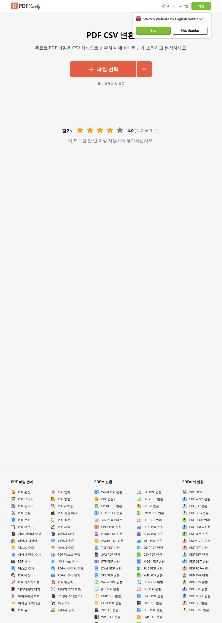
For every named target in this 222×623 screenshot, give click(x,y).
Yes (153, 30)
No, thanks (190, 30)
